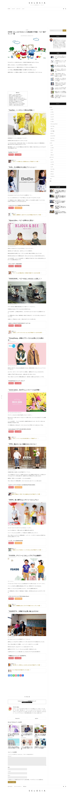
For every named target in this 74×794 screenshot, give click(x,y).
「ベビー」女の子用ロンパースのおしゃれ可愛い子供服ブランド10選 (27, 748)
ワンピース (52, 140)
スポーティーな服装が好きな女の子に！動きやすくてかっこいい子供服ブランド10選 (13, 734)
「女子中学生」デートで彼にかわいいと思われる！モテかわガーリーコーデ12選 (60, 79)
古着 (50, 181)
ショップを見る (18, 154)
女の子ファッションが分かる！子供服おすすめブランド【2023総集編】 (60, 212)
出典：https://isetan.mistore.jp (12, 304)
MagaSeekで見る (18, 207)
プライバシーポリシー (18, 786)
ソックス (52, 119)
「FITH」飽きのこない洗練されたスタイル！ (15, 101)
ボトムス (52, 133)
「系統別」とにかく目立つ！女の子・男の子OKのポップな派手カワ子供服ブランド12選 (60, 84)
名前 (9, 767)
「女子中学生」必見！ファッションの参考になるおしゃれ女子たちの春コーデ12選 (60, 96)
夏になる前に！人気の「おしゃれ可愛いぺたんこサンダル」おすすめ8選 (60, 207)
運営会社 (24, 786)
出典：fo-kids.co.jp (10, 581)
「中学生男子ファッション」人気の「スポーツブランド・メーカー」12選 (60, 62)
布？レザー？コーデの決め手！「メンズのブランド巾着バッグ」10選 (60, 202)
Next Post (36, 718)
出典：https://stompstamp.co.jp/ (12, 365)
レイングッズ (53, 135)
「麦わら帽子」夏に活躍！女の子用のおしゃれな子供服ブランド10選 (60, 197)
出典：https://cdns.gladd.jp (12, 469)
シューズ (52, 114)
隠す (18, 92)
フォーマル (52, 126)
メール (9, 771)
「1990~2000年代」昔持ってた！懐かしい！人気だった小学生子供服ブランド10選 (60, 75)
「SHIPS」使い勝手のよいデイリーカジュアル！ (15, 102)
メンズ (23, 8)
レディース (18, 8)
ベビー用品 (52, 131)
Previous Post (17, 718)
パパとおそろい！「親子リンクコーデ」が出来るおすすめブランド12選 (60, 70)
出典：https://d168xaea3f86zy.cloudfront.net (14, 525)
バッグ (52, 150)
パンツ (52, 152)
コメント (10, 756)
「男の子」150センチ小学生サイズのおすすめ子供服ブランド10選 (13, 747)
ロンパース (52, 138)
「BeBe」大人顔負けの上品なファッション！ (15, 95)
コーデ (52, 109)
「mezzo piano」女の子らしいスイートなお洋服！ (16, 100)
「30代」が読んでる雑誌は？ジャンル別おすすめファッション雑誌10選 (60, 191)
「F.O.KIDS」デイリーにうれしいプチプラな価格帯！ (16, 103)
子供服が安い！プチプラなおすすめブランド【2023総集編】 (40, 747)
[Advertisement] (37, 19)
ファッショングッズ (54, 123)
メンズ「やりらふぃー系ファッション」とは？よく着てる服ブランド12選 (60, 57)
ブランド (52, 128)
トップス (52, 121)
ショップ (52, 116)
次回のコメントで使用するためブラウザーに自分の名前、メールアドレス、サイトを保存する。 (26, 779)
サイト (9, 775)
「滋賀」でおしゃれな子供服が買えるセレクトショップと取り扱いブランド (40, 735)
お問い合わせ (10, 786)
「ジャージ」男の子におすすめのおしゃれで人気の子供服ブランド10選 (26, 734)
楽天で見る (11, 154)
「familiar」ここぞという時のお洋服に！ (14, 94)
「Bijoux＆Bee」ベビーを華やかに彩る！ (14, 96)
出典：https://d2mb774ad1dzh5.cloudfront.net (14, 412)
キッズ (13, 8)
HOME (9, 8)
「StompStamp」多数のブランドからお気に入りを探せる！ (17, 99)
